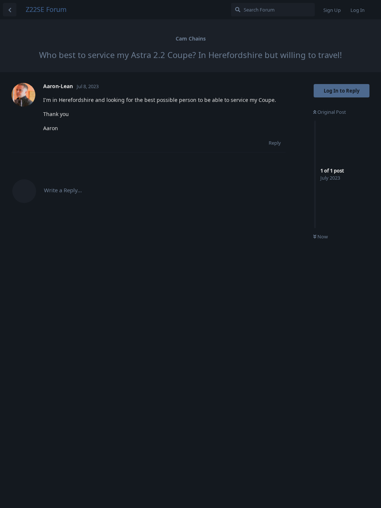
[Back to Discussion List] (9, 9)
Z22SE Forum (46, 9)
